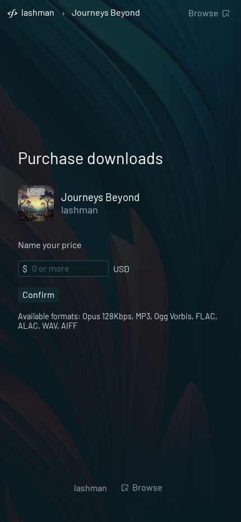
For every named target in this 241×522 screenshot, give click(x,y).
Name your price (50, 244)
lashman (79, 209)
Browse (203, 12)
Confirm (38, 294)
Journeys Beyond (106, 12)
